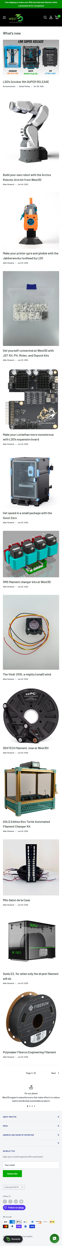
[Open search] (45, 17)
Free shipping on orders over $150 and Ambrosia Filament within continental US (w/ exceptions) (31, 4)
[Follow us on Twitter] (10, 1202)
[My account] (50, 17)
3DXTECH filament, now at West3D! (26, 748)
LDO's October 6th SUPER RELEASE (26, 81)
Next (53, 1073)
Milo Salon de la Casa (16, 900)
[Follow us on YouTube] (21, 1202)
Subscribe (12, 1173)
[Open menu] (4, 17)
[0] (57, 17)
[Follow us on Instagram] (16, 1202)
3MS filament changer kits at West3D (27, 582)
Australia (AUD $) (11, 1187)
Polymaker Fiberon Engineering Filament (29, 1052)
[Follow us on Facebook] (5, 1202)
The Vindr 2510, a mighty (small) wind (27, 674)
